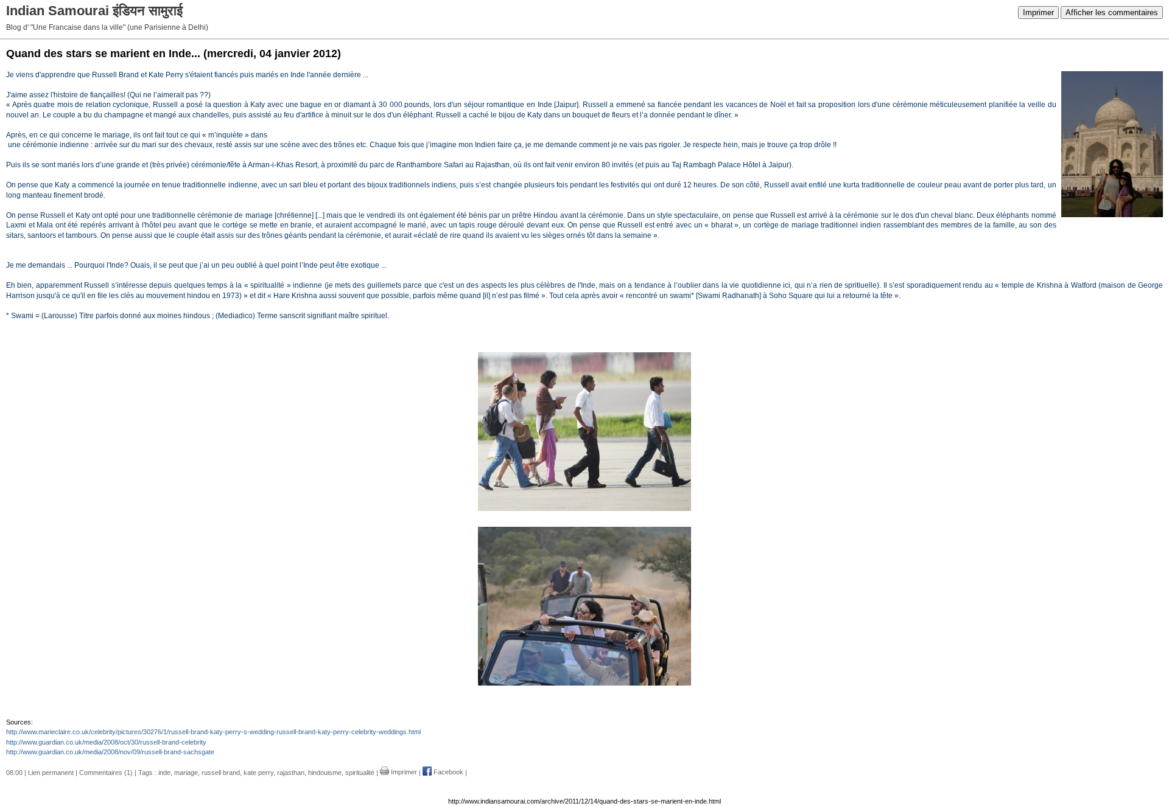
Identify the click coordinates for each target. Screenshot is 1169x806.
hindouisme (325, 772)
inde (164, 772)
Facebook (447, 772)
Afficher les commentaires (1111, 12)
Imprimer (1038, 12)
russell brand (221, 772)
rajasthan (290, 772)
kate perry (258, 772)
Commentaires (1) (106, 772)
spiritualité (359, 772)
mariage (186, 772)
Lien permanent (51, 772)
